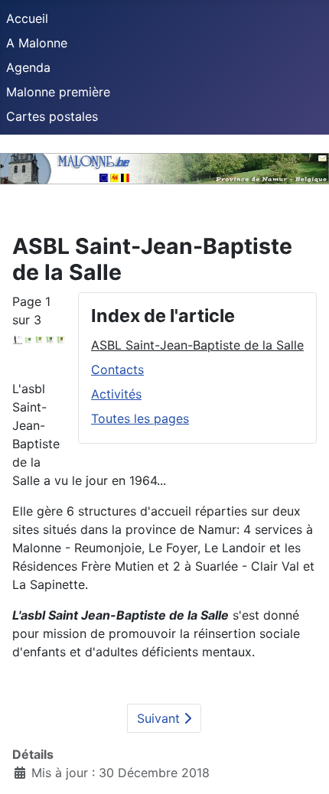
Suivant (160, 718)
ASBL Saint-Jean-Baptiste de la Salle (197, 345)
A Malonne (36, 42)
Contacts (117, 369)
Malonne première (58, 91)
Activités (116, 394)
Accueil (27, 18)
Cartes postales (52, 116)
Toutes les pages (140, 418)
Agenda (28, 67)
